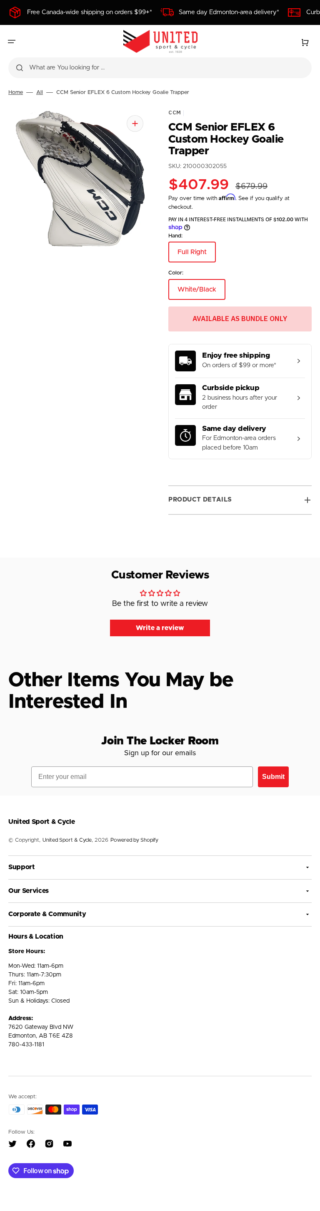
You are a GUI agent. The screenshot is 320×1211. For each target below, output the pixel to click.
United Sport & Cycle (67, 840)
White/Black (201, 292)
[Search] (19, 67)
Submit (273, 776)
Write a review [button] (160, 628)
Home (15, 92)
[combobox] (160, 67)
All (39, 92)
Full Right (197, 255)
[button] (11, 41)
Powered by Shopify (134, 840)
